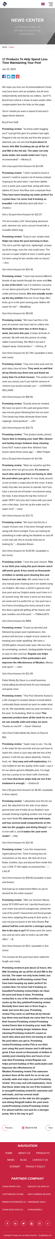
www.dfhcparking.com (14, 1202)
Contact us (40, 1160)
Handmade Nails (37, 1202)
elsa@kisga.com (45, 1235)
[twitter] (23, 1223)
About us (24, 1153)
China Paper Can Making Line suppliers (11, 1187)
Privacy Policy (35, 1166)
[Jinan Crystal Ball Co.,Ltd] (4, 4)
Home (4, 47)
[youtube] (31, 1223)
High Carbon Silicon (39, 1194)
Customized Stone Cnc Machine (12, 1195)
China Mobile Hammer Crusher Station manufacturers (37, 1210)
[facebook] (7, 1223)
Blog (23, 1160)
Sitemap (15, 1166)
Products (43, 1153)
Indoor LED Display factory (38, 1187)
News (10, 1160)
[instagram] (39, 1223)
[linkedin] (15, 1223)
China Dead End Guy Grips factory (13, 1210)
